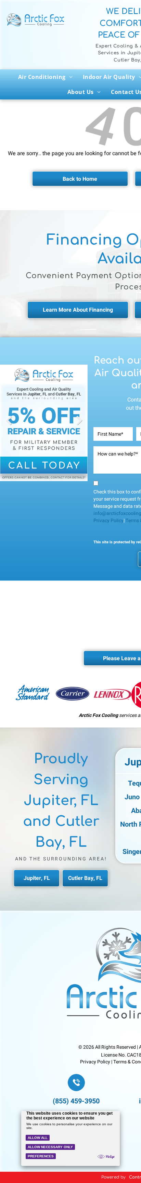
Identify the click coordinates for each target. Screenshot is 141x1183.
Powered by (113, 1177)
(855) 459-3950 (76, 1101)
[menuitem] (45, 76)
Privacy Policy (108, 520)
